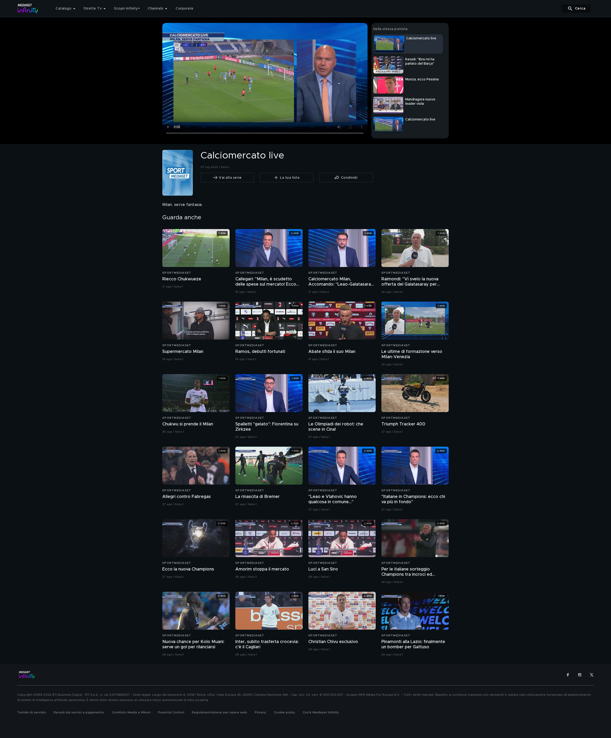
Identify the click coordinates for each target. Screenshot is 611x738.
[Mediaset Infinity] (27, 8)
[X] (592, 675)
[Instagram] (580, 675)
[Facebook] (568, 675)
